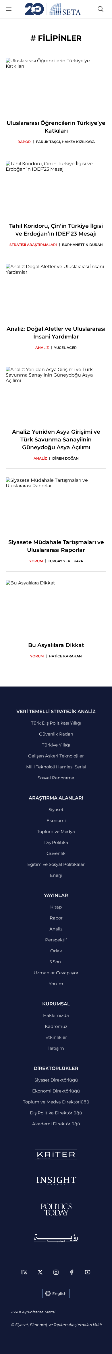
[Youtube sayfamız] (87, 1272)
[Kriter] (56, 1154)
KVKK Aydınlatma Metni (33, 1312)
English (59, 1293)
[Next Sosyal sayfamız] (24, 1272)
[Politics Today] (56, 1209)
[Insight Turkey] (56, 1181)
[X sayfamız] (40, 1272)
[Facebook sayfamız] (72, 1272)
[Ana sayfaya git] (53, 9)
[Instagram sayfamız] (56, 1272)
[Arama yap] (100, 9)
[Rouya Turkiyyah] (56, 1238)
